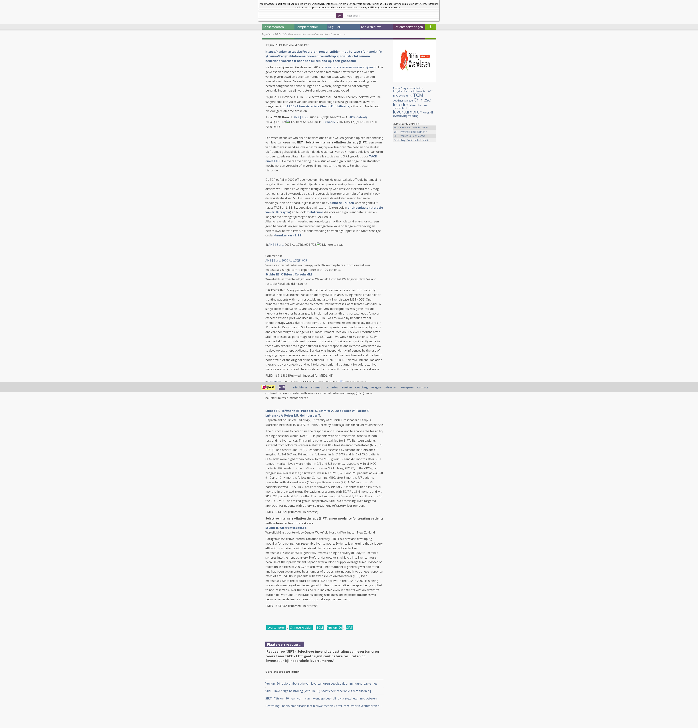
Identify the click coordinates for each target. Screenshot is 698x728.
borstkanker (399, 108)
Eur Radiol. (329, 122)
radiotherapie (417, 91)
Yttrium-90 (334, 628)
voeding (413, 115)
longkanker (401, 91)
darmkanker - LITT (288, 235)
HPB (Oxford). (358, 117)
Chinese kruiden (301, 628)
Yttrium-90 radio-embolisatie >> (411, 127)
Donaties (332, 387)
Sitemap (316, 387)
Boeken (347, 387)
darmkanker (419, 105)
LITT (409, 108)
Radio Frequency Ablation (408, 88)
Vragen (376, 387)
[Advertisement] (414, 202)
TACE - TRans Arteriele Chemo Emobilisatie (317, 106)
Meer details (353, 15)
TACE (430, 91)
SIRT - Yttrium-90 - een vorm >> (410, 135)
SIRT (349, 628)
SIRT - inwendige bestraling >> (410, 131)
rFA (395, 96)
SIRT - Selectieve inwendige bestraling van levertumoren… (309, 34)
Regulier (267, 34)
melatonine (315, 212)
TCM (319, 628)
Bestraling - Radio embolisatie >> (412, 140)
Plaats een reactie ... (284, 644)
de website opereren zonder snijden (348, 67)
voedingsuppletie (403, 100)
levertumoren (276, 628)
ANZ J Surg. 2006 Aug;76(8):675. (286, 260)
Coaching (361, 387)
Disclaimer (300, 387)
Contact (422, 387)
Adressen (390, 387)
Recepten (407, 387)
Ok (339, 15)
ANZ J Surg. (301, 117)
